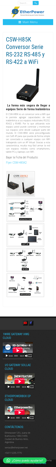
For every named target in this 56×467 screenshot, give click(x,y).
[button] (25, 460)
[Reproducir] (6, 355)
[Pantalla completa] (30, 355)
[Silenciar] (26, 355)
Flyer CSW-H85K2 (16, 162)
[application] (18, 350)
